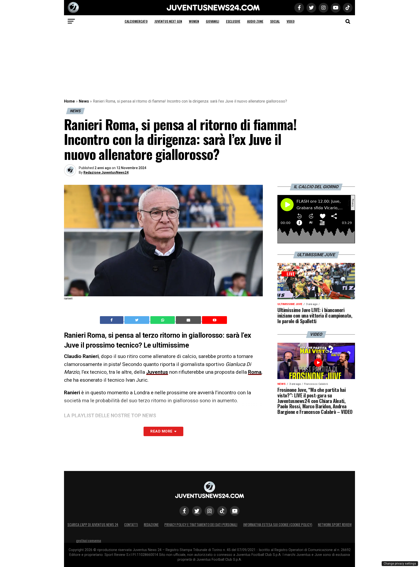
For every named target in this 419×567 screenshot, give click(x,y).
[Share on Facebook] (112, 320)
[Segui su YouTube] (235, 511)
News (84, 101)
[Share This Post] (163, 320)
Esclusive (233, 21)
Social (275, 21)
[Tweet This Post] (137, 320)
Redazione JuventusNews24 (106, 172)
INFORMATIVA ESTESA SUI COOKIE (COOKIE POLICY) (277, 524)
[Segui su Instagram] (209, 511)
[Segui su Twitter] (197, 511)
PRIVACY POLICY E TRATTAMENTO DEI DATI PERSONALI (200, 524)
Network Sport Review (335, 524)
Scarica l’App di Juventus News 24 (92, 524)
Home (69, 101)
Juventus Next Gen (168, 21)
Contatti (131, 524)
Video (291, 21)
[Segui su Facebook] (184, 511)
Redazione (151, 524)
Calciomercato (136, 21)
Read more (161, 431)
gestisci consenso (88, 540)
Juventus (157, 372)
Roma (254, 372)
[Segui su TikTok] (222, 511)
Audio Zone (255, 21)
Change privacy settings (400, 563)
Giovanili (212, 21)
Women (194, 21)
